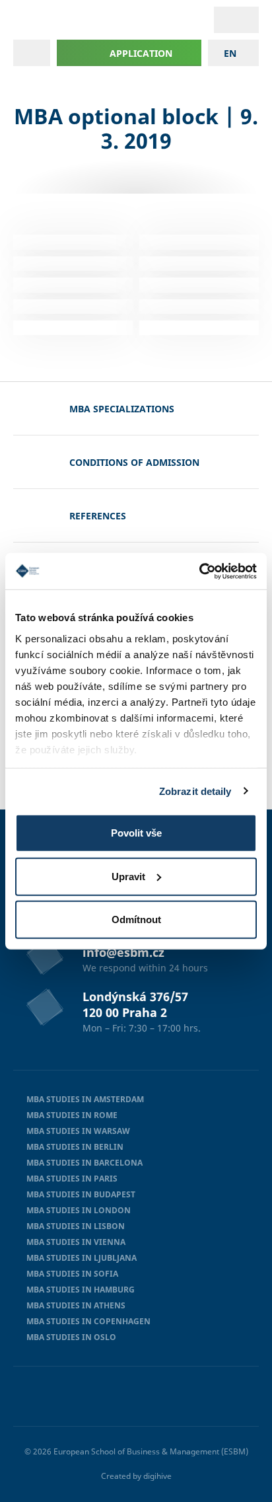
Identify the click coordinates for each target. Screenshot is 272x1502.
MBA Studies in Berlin (74, 1146)
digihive (157, 1476)
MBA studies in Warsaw (78, 1131)
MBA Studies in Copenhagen (88, 1321)
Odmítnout (136, 919)
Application (141, 53)
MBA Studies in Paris (72, 1178)
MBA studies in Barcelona (84, 1162)
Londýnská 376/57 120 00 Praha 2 (135, 1004)
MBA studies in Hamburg (80, 1289)
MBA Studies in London (78, 1210)
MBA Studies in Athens (75, 1305)
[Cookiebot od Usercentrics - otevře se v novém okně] (199, 571)
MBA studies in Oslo (71, 1337)
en (230, 53)
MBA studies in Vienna (75, 1242)
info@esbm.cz (123, 952)
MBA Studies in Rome (72, 1115)
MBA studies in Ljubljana (81, 1257)
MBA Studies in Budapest (80, 1194)
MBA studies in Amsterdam (85, 1099)
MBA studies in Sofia (72, 1273)
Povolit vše (136, 833)
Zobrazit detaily (195, 790)
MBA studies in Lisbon (75, 1226)
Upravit (128, 876)
